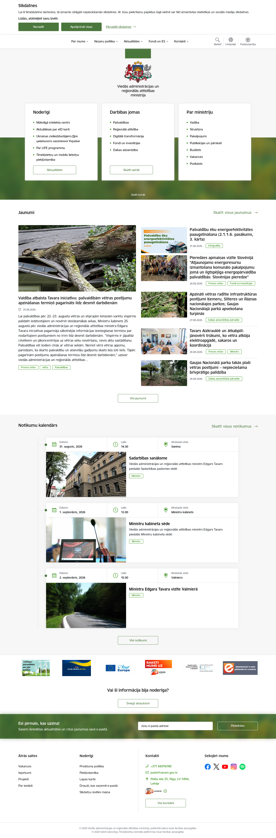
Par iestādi (25, 786)
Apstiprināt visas (81, 27)
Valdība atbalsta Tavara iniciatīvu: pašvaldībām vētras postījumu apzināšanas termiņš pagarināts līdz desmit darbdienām (75, 300)
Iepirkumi (24, 773)
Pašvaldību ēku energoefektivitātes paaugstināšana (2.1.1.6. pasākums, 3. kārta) (221, 234)
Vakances (24, 766)
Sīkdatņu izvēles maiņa (95, 792)
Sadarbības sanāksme (148, 458)
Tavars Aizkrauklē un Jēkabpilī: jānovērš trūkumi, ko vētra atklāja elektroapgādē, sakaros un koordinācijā (220, 338)
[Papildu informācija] (165, 791)
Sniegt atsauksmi (138, 703)
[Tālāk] (248, 668)
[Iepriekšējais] (27, 668)
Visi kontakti (166, 803)
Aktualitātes (55, 170)
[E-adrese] (153, 791)
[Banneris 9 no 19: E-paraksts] (158, 668)
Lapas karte (88, 779)
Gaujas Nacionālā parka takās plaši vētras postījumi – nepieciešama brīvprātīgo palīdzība (220, 367)
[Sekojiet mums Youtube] (225, 766)
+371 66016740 (161, 766)
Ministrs (234, 351)
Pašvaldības (61, 367)
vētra (45, 367)
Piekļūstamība (89, 773)
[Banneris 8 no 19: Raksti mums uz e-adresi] (117, 668)
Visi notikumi (138, 640)
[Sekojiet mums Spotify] (242, 767)
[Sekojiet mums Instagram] (234, 767)
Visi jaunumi (138, 398)
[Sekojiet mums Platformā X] (216, 767)
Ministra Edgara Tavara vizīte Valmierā (163, 589)
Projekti (23, 779)
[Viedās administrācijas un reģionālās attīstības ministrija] (43, 41)
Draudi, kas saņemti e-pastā (99, 786)
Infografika (214, 245)
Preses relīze (28, 367)
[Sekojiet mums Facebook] (208, 767)
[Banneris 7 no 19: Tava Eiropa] (76, 668)
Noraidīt (38, 27)
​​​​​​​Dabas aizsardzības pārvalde (223, 319)
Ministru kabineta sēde (149, 523)
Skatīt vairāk (131, 170)
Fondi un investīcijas (241, 283)
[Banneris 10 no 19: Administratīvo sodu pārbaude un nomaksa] (199, 668)
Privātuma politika (92, 766)
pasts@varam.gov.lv (164, 772)
